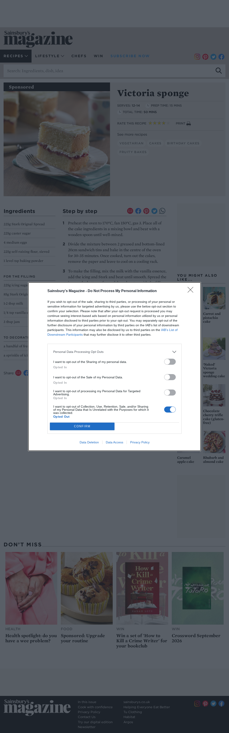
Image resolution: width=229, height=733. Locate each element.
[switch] (170, 362)
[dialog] (114, 366)
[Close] (192, 291)
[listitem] (114, 352)
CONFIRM (82, 426)
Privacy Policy (140, 442)
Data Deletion (89, 442)
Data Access (114, 442)
